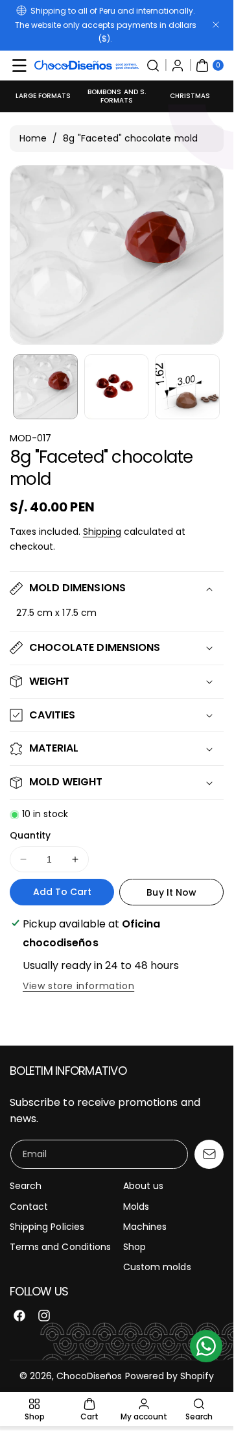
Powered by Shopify (170, 1375)
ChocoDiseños (89, 1375)
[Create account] (177, 65)
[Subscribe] (209, 1154)
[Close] (216, 25)
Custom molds (157, 1266)
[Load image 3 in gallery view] (187, 386)
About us (143, 1185)
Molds (136, 1206)
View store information (78, 985)
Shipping (102, 531)
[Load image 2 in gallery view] (116, 386)
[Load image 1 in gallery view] (45, 386)
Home (33, 138)
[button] (19, 65)
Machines (145, 1226)
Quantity (30, 835)
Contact (29, 1206)
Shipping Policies (47, 1226)
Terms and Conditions (60, 1246)
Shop (134, 1246)
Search (25, 1185)
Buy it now (171, 892)
